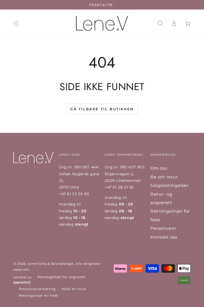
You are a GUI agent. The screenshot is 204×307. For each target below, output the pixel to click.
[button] (160, 23)
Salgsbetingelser (169, 185)
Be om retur (164, 176)
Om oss (158, 168)
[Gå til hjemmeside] (102, 23)
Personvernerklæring (37, 289)
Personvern (163, 228)
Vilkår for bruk (73, 289)
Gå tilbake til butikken (102, 109)
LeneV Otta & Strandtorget (50, 264)
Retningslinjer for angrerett (61, 277)
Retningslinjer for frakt (38, 295)
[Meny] (16, 23)
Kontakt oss (163, 237)
